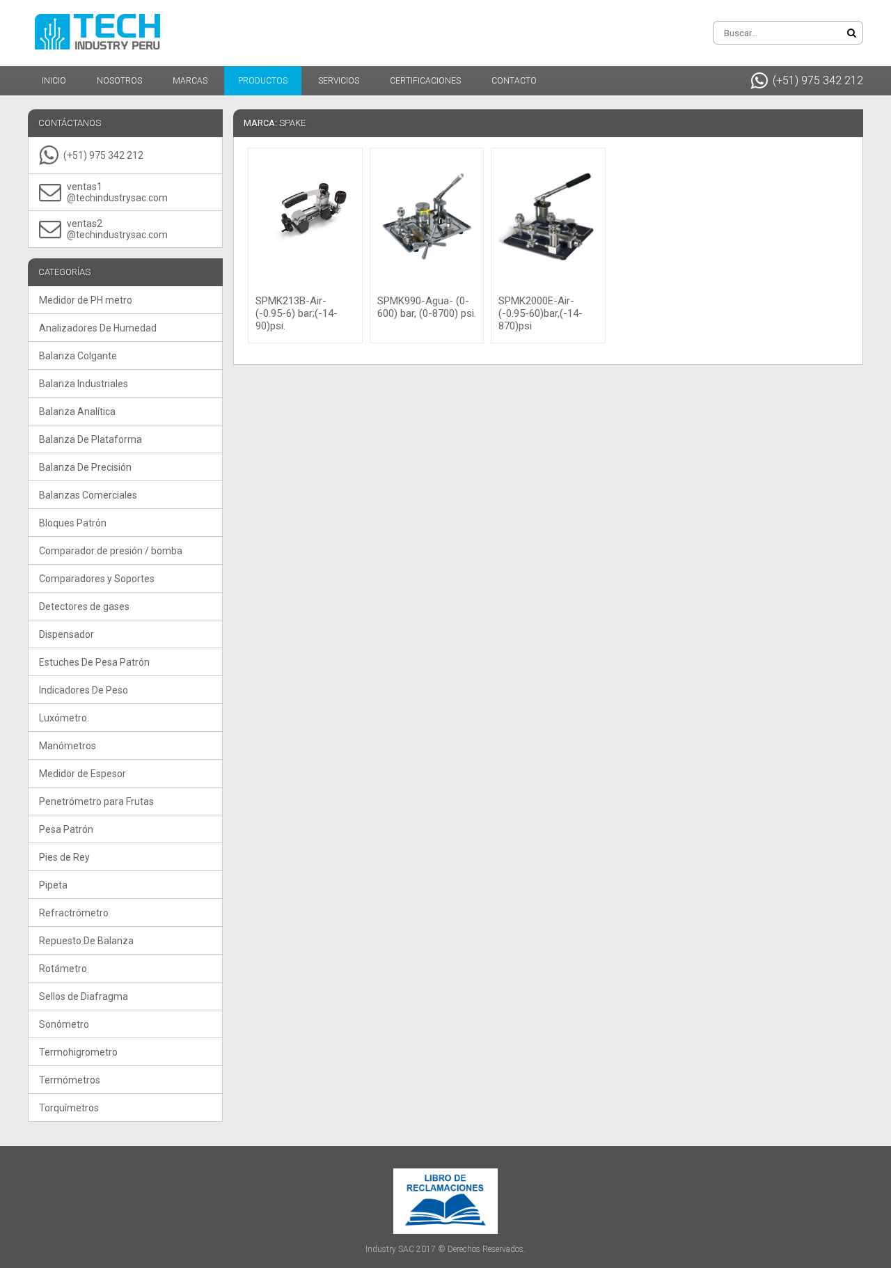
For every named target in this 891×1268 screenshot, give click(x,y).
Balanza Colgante (78, 355)
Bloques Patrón (73, 523)
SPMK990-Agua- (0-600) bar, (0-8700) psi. (426, 307)
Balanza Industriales (83, 383)
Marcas (190, 81)
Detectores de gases (84, 606)
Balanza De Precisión (85, 467)
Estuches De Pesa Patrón (94, 662)
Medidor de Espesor (82, 773)
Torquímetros (69, 1107)
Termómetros (69, 1080)
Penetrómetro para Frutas (96, 801)
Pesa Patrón (66, 829)
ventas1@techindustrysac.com (117, 192)
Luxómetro (63, 717)
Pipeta (53, 885)
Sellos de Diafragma (83, 996)
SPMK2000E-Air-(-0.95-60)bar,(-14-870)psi (540, 313)
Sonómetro (64, 1024)
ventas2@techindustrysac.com (117, 229)
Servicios (338, 81)
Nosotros (119, 81)
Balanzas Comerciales (88, 495)
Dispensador (66, 634)
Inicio (54, 81)
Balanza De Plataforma (90, 439)
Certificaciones (425, 81)
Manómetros (67, 745)
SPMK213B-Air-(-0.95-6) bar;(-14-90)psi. (296, 313)
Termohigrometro (78, 1052)
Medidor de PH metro (85, 300)
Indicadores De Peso (83, 690)
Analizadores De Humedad (98, 328)
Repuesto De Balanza (86, 940)
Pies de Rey (64, 857)
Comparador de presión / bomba (110, 550)
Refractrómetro (74, 912)
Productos (262, 81)
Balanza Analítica (77, 411)
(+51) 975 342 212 (818, 80)
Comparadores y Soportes (97, 578)
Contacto (514, 81)
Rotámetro (63, 968)
